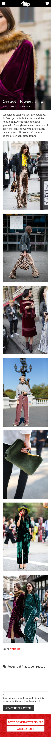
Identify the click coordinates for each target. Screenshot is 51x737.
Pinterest (14, 648)
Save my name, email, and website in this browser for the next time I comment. (23, 699)
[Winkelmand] (46, 3)
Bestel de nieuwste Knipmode (25, 722)
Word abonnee (25, 729)
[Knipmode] (25, 4)
